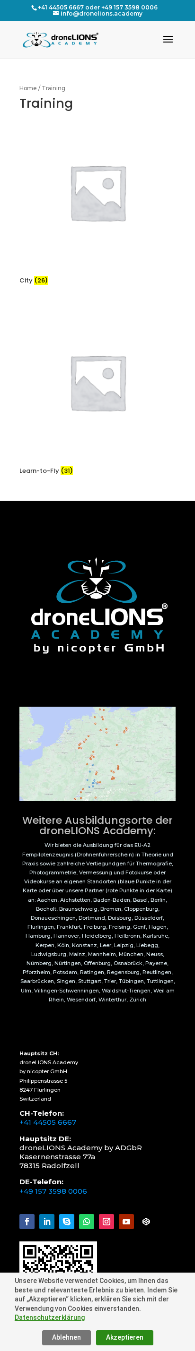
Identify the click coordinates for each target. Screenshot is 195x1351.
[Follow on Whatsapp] (86, 1221)
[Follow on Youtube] (126, 1221)
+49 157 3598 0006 (53, 1191)
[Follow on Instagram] (106, 1221)
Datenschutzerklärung (50, 1317)
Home (28, 88)
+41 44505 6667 (47, 1122)
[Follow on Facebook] (27, 1221)
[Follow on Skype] (66, 1221)
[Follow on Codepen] (146, 1221)
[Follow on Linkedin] (46, 1221)
